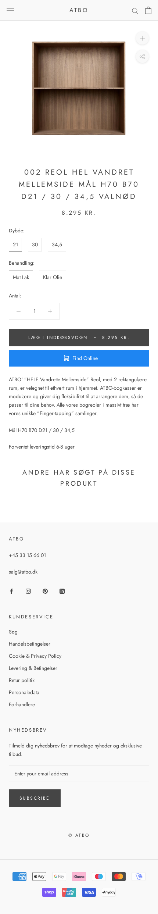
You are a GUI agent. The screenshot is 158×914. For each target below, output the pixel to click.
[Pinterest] (45, 591)
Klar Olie (52, 277)
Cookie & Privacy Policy (35, 656)
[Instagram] (28, 591)
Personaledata (24, 692)
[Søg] (135, 10)
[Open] (10, 10)
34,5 (57, 244)
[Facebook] (11, 591)
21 (15, 244)
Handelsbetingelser (29, 643)
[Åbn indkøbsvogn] (148, 10)
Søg (13, 631)
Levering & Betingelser (33, 668)
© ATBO (78, 835)
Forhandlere (22, 704)
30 (35, 244)
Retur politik (22, 680)
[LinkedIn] (62, 591)
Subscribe (34, 798)
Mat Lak (21, 277)
